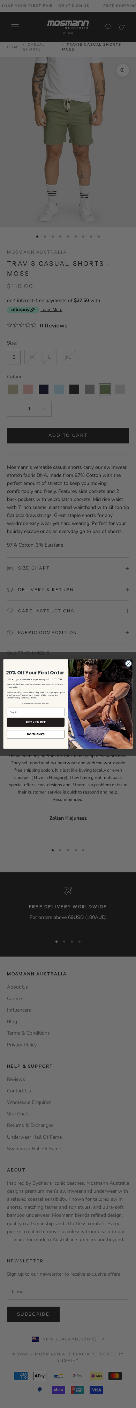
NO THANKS (35, 734)
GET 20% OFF (36, 722)
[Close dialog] (128, 663)
